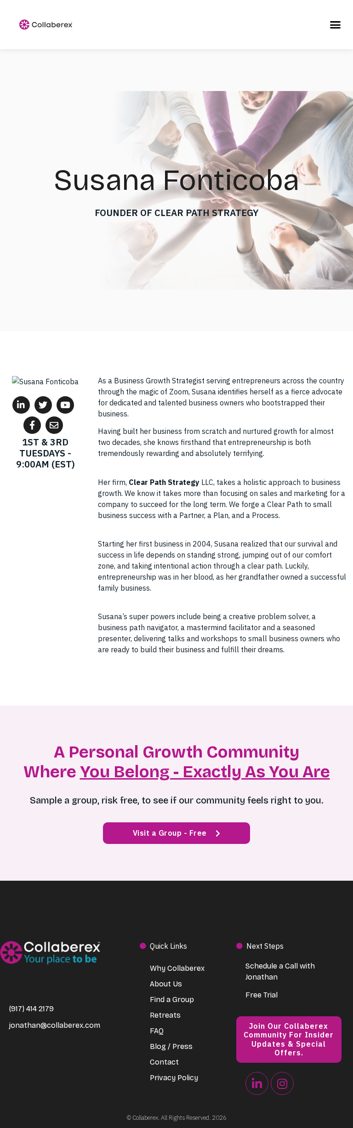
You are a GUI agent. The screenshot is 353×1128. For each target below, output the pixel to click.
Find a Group (172, 999)
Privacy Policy (174, 1077)
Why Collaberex (177, 968)
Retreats (165, 1015)
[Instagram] (282, 1083)
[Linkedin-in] (256, 1083)
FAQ (157, 1030)
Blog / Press (171, 1046)
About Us (166, 984)
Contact (164, 1062)
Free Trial (261, 995)
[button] (335, 25)
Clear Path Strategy (164, 482)
